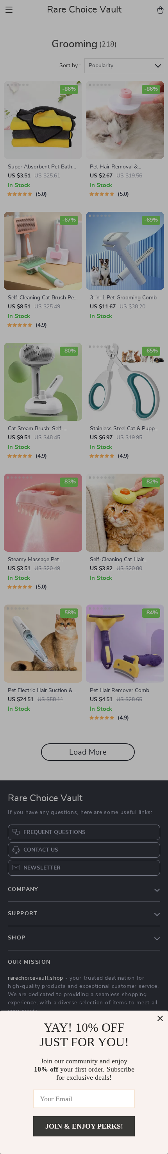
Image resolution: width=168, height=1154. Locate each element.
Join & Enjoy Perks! (84, 1126)
